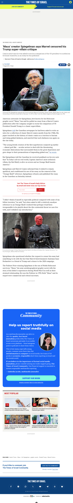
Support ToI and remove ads (55, 6)
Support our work (31, 378)
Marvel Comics (51, 457)
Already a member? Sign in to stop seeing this (31, 382)
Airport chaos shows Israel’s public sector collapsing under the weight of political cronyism (17, 427)
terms (38, 193)
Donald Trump (42, 457)
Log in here (55, 469)
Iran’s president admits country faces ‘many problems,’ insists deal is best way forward (44, 426)
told (13, 130)
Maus (19, 457)
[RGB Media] (32, 496)
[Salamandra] (46, 496)
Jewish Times (12, 457)
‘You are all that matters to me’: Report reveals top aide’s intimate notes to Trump (17, 409)
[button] (70, 2)
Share (63, 64)
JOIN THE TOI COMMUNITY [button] (50, 465)
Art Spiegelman (25, 457)
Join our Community (17, 6)
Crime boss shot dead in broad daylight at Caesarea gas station (44, 409)
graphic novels (34, 457)
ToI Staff (7, 64)
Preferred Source (39, 59)
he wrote (52, 152)
